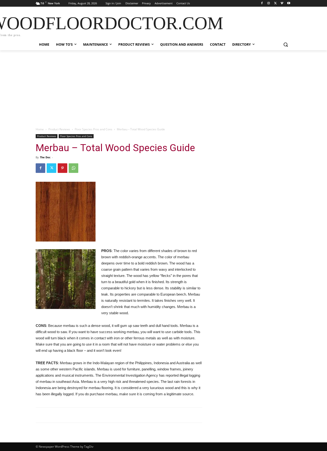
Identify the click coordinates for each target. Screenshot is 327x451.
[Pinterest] (62, 168)
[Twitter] (275, 3)
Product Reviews (59, 129)
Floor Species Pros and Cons (93, 129)
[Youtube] (288, 3)
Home (40, 129)
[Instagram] (268, 3)
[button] (285, 44)
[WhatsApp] (73, 168)
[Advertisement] (163, 86)
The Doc (45, 157)
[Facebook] (262, 3)
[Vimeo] (282, 3)
